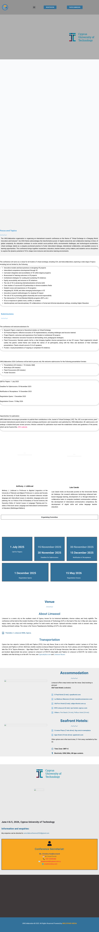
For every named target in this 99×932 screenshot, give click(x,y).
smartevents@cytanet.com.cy (51, 861)
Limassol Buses (59, 654)
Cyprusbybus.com (45, 654)
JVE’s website (22, 427)
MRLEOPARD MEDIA (69, 923)
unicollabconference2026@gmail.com (36, 833)
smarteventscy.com (50, 864)
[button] (34, 7)
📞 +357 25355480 (49, 859)
